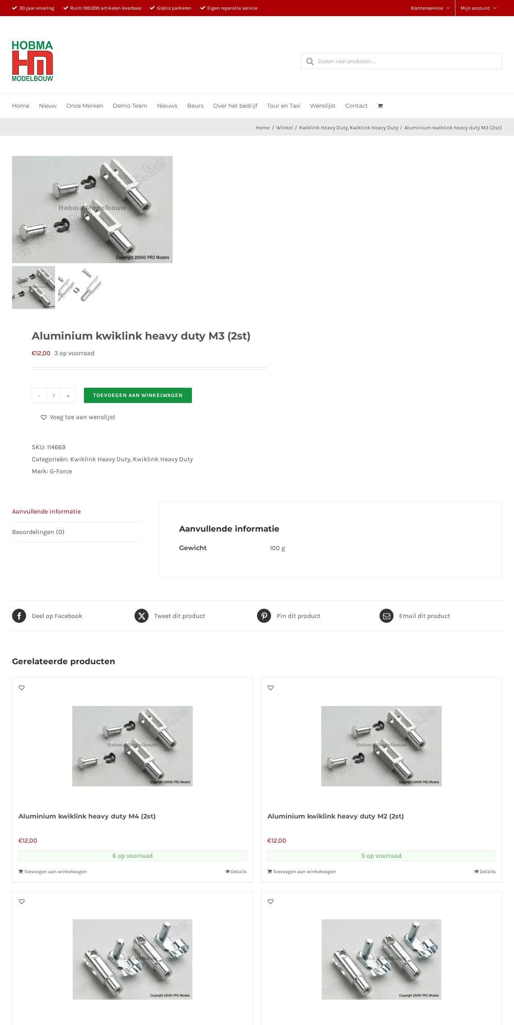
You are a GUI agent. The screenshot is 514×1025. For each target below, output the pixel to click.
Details (239, 871)
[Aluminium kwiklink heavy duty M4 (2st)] (132, 740)
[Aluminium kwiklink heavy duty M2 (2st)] (381, 740)
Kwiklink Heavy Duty (100, 459)
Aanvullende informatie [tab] (46, 511)
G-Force (61, 471)
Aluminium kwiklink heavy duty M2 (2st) (335, 816)
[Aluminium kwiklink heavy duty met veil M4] (132, 953)
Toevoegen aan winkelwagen (138, 395)
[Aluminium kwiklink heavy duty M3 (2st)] (102, 209)
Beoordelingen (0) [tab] (38, 532)
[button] (77, 417)
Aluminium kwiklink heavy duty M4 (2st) (87, 816)
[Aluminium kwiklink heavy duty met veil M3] (381, 953)
